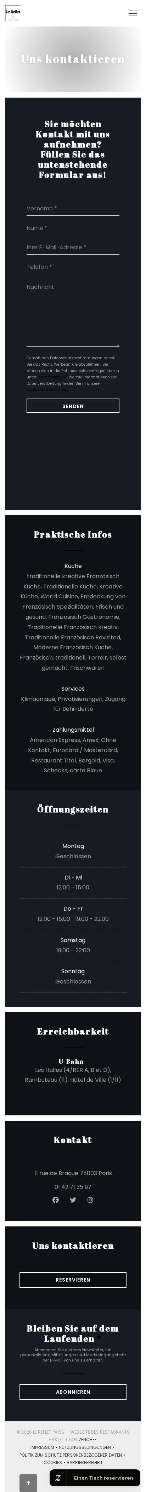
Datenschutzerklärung (47, 390)
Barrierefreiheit (85, 1463)
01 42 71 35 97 (73, 1187)
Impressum (44, 1447)
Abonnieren (73, 1391)
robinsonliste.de (52, 377)
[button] (133, 13)
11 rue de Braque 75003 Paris (80, 1173)
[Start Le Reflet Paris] (13, 13)
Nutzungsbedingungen (87, 1447)
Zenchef (88, 1439)
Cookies (55, 1463)
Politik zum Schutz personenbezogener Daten (73, 1455)
